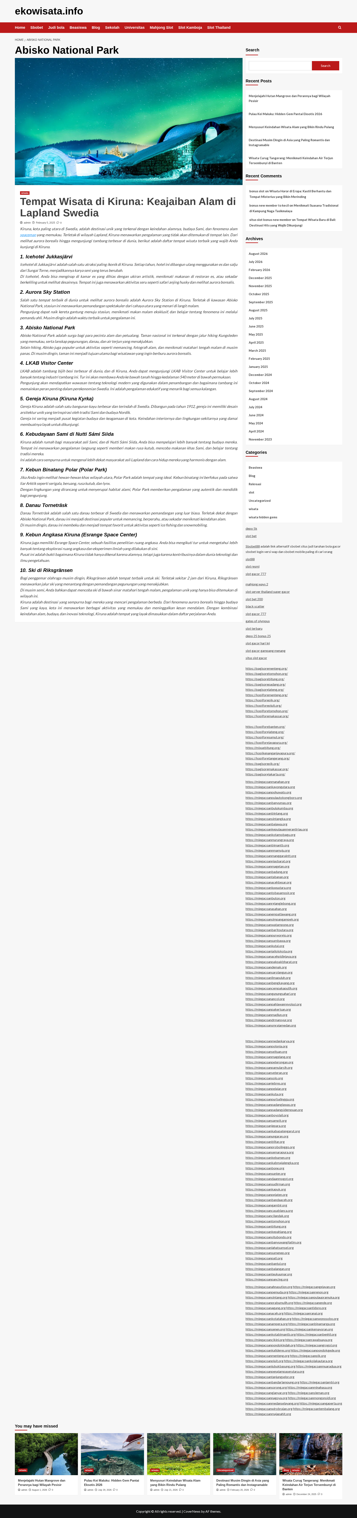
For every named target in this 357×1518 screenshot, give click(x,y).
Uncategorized (260, 500)
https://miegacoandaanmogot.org (269, 1179)
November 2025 (260, 286)
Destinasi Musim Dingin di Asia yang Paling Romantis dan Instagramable (289, 142)
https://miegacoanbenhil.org (316, 1334)
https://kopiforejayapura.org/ (267, 742)
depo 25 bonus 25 (258, 636)
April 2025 (256, 342)
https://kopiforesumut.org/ (265, 737)
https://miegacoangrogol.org (316, 1345)
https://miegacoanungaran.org (267, 1136)
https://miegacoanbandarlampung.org (272, 1382)
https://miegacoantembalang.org (316, 1409)
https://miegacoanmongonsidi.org (312, 1398)
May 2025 (256, 334)
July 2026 (255, 262)
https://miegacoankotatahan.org (269, 1319)
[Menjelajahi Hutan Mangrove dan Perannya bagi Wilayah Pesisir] (46, 1454)
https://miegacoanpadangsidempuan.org (274, 1110)
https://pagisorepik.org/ (263, 764)
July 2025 (255, 318)
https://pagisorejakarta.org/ (265, 774)
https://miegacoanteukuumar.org (269, 1274)
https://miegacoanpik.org (308, 1356)
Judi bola (56, 27)
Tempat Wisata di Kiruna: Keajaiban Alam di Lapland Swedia (128, 207)
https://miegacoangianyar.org (266, 1393)
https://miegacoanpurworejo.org (269, 935)
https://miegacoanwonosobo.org (315, 1319)
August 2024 (258, 399)
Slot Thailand (219, 27)
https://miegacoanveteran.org (267, 1073)
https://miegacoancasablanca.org (269, 1210)
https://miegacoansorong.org (266, 1387)
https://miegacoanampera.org (267, 1324)
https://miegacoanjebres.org (266, 1083)
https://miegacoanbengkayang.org (270, 983)
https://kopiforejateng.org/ (265, 732)
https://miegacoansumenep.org (268, 1253)
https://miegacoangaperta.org (321, 1403)
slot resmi (252, 566)
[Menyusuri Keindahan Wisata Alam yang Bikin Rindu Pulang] (178, 1454)
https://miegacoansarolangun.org (269, 972)
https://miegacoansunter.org (266, 1173)
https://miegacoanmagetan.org (267, 866)
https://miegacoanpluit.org (264, 1361)
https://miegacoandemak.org (266, 967)
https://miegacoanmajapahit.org (268, 1414)
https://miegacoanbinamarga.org (311, 1324)
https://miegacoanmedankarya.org (270, 1041)
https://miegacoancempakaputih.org (271, 988)
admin (27, 222)
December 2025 (260, 278)
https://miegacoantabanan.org (267, 877)
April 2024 (256, 431)
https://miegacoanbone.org (265, 1168)
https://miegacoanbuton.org (266, 898)
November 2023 (260, 439)
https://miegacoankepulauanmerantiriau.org (277, 829)
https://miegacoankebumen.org (268, 1157)
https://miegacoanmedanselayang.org (272, 1403)
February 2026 (259, 270)
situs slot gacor (256, 658)
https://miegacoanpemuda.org (267, 1292)
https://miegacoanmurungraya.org (270, 840)
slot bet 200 (254, 599)
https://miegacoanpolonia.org (267, 1046)
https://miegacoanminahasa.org (310, 1387)
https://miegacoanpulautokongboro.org (274, 797)
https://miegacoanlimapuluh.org (268, 978)
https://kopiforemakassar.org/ (267, 716)
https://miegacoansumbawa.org (268, 941)
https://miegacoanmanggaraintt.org (271, 856)
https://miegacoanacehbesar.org (269, 882)
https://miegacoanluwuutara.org (268, 888)
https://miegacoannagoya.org (266, 1398)
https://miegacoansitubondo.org (269, 1237)
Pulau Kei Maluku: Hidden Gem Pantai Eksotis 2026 (285, 114)
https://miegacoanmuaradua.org (319, 1366)
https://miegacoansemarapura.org (270, 1152)
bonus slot (256, 191)
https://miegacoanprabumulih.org (269, 1303)
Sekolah (112, 27)
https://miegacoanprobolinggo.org (270, 1147)
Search (252, 50)
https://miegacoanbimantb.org (267, 845)
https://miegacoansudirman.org (268, 1184)
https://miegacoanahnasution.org (269, 1287)
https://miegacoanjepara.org (266, 1126)
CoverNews (191, 1511)
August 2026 (258, 253)
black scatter (255, 606)
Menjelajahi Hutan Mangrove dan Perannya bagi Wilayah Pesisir (289, 98)
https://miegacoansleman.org (308, 1393)
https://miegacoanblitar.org (265, 1142)
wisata (24, 193)
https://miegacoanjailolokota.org (269, 951)
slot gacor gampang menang (266, 650)
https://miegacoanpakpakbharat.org (271, 962)
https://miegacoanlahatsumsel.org (270, 1248)
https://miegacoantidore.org (306, 1308)
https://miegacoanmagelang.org (268, 1057)
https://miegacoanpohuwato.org (268, 792)
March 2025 (257, 350)
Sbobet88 (253, 546)
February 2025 (259, 358)
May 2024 (256, 423)
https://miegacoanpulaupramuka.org (314, 1297)
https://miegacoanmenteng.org (267, 1356)
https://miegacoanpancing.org (267, 1279)
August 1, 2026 (39, 1490)
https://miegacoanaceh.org (265, 1313)
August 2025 (258, 310)
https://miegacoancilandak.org (267, 1216)
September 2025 (261, 302)
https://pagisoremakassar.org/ (267, 769)
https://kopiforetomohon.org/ (267, 711)
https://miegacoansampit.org (266, 1120)
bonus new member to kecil (269, 205)
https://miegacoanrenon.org (308, 1292)
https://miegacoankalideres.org (268, 1350)
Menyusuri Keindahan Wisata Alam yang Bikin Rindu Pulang (291, 127)
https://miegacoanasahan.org (266, 909)
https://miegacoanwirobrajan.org (269, 1409)
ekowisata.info (49, 11)
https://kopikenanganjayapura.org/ (270, 753)
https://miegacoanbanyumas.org (269, 803)
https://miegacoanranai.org (303, 1313)
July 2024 (255, 407)
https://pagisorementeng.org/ (267, 668)
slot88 (250, 559)
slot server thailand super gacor (268, 591)
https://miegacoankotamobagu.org (270, 835)
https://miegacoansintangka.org (268, 819)
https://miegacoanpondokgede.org (315, 1350)
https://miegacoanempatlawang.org (271, 914)
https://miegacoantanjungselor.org (270, 1377)
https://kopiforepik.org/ (263, 700)
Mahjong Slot (161, 27)
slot (251, 492)
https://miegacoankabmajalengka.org (272, 1163)
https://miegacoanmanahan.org (268, 782)
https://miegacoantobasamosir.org (270, 893)
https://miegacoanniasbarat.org (268, 861)
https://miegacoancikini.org (265, 1340)
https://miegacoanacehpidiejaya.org (271, 956)
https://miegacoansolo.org (264, 1078)
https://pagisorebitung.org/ (265, 679)
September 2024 (261, 391)
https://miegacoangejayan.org (314, 1287)
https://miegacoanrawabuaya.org (308, 1340)
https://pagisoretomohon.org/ (267, 673)
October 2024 (259, 383)
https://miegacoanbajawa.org (266, 824)
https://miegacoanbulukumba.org (269, 808)
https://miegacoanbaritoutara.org (269, 930)
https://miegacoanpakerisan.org (268, 1009)
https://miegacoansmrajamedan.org (271, 1025)
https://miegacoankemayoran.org (309, 1329)
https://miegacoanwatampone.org (270, 925)
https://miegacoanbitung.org (266, 1226)
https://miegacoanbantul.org (266, 1263)
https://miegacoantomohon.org (268, 1221)
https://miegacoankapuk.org (266, 1189)
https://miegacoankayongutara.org (270, 787)
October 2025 (259, 294)
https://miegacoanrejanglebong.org (271, 903)
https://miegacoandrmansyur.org (269, 1020)
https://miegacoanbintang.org (267, 813)
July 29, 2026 (105, 1490)
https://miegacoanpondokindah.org (271, 1345)
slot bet (251, 536)
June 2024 (256, 415)
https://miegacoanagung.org (266, 1308)
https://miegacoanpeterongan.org (269, 1062)
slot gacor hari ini (258, 643)
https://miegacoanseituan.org (266, 1051)
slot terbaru (254, 628)
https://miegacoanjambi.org (319, 1382)
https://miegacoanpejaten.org (267, 1195)
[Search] (339, 27)
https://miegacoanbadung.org (267, 872)
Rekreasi (255, 484)
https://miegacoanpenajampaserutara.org (275, 1371)
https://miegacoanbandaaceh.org (269, 1200)
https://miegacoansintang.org (266, 1297)
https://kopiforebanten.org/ (265, 726)
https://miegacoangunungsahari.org (271, 994)
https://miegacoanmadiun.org (266, 1015)
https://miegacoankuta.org (264, 1094)
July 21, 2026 (171, 1490)
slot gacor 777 (256, 574)
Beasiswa (78, 27)
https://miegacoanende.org (313, 1303)
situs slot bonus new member (270, 220)
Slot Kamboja (190, 27)
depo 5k (251, 528)
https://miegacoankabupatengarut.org (273, 1131)
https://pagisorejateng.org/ (265, 689)
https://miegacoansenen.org (265, 1329)
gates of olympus (258, 621)
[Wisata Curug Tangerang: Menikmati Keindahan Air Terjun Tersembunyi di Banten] (310, 1454)
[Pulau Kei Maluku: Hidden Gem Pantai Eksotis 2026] (112, 1454)
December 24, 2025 (306, 1494)
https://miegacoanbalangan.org (268, 1269)
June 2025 (256, 326)
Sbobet (36, 27)
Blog (96, 27)
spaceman (28, 234)
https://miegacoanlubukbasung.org (270, 1366)
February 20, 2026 (239, 1490)
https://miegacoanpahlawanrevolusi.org (274, 1004)
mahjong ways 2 (257, 584)
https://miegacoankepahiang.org (269, 1232)
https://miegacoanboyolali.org (267, 1115)
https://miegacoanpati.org (264, 1258)
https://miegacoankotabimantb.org (271, 1334)
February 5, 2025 (45, 222)
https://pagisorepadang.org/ (266, 684)
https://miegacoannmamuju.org (268, 850)
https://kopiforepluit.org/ (264, 705)
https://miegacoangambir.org (266, 1205)
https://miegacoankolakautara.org (308, 1361)
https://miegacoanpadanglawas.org (271, 1104)
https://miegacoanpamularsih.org (269, 1067)
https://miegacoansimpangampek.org (272, 919)
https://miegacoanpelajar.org (266, 1089)
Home (20, 27)
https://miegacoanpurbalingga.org (270, 1099)
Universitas (135, 27)
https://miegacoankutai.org (265, 946)
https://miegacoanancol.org (265, 999)
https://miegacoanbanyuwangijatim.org (273, 1242)
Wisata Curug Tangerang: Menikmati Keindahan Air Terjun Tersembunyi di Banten (291, 160)
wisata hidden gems (263, 517)
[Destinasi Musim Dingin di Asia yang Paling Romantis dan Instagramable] (244, 1454)
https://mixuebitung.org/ (263, 748)
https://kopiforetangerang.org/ (268, 758)
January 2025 (258, 366)
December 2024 (260, 375)
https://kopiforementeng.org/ (267, 695)
